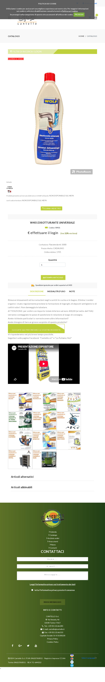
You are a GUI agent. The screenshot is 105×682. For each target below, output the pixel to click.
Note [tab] (72, 291)
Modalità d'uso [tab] (56, 291)
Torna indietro (52, 208)
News (53, 545)
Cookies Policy (52, 642)
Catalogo (53, 535)
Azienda (53, 532)
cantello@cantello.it (57, 629)
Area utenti (53, 541)
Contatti (53, 548)
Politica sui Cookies (70, 11)
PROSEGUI (79, 14)
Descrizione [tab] (37, 291)
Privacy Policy (52, 639)
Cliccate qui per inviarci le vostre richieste (36, 330)
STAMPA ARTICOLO (54, 277)
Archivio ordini (53, 538)
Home (81, 36)
